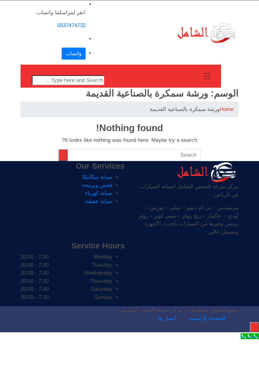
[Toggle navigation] (207, 76)
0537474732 (71, 25)
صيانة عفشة (98, 201)
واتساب (73, 53)
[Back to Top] (254, 327)
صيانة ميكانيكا (97, 177)
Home (226, 109)
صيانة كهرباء (98, 193)
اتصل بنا (167, 318)
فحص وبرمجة (97, 185)
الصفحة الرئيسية (207, 318)
